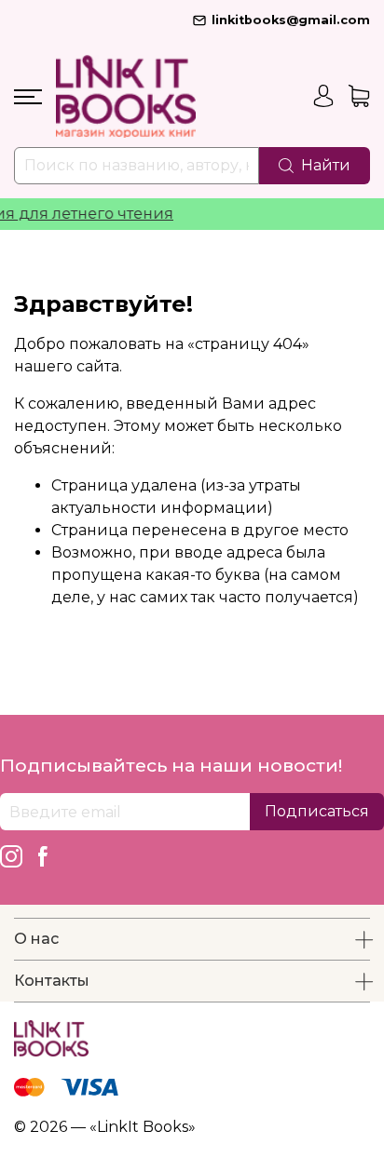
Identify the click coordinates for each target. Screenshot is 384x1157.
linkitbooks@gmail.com (291, 20)
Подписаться (317, 811)
